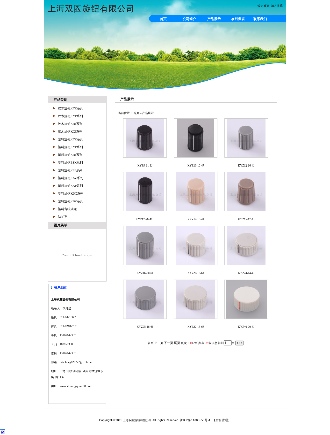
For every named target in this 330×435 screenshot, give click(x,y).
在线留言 (238, 19)
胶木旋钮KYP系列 (70, 116)
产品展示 (214, 19)
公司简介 (189, 19)
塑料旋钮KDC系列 (70, 193)
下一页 (168, 343)
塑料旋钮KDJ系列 (70, 155)
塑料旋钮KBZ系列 (70, 201)
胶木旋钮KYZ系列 (70, 108)
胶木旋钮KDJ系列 (70, 124)
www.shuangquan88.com (76, 386)
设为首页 (263, 6)
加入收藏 (277, 6)
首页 (163, 19)
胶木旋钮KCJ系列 (70, 131)
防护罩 (62, 217)
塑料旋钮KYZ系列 (70, 139)
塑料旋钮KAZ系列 (70, 178)
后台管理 (221, 420)
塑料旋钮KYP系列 (70, 147)
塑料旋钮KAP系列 (70, 186)
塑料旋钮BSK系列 (70, 162)
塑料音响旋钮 (67, 209)
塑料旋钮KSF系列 (70, 170)
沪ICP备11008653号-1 (195, 420)
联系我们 (260, 19)
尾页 (177, 343)
